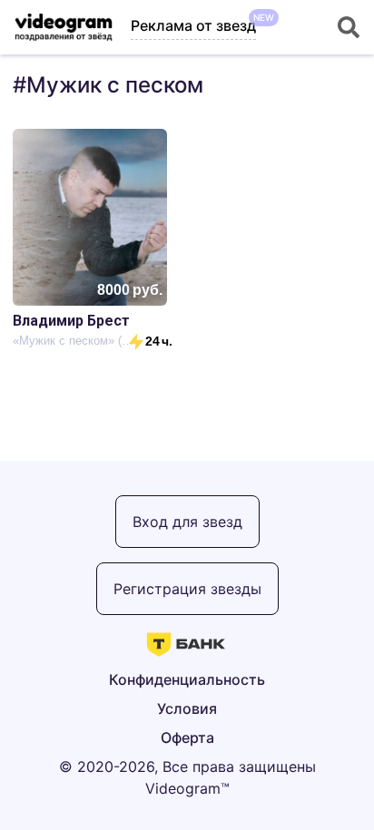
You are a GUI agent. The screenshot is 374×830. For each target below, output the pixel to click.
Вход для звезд (187, 522)
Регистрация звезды (187, 589)
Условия (187, 708)
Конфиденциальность (187, 679)
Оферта (187, 737)
